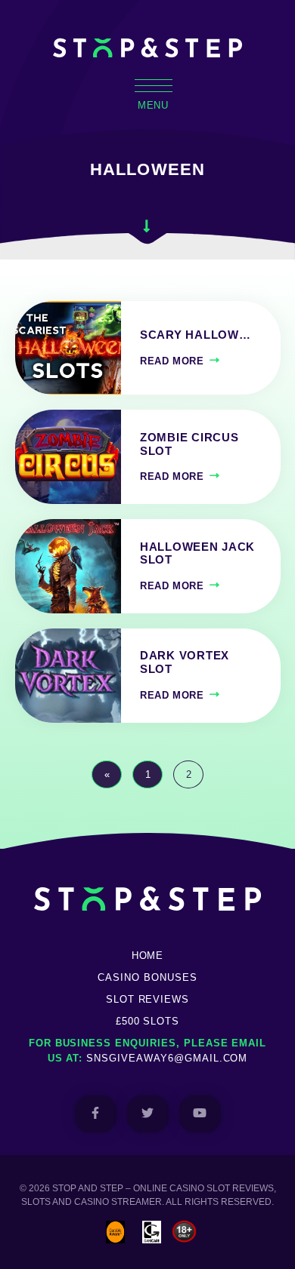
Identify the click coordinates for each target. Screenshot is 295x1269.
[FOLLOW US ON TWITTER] (148, 1113)
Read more (172, 361)
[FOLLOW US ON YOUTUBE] (200, 1113)
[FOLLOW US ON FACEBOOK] (95, 1113)
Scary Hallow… (195, 335)
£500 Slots (148, 1021)
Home (148, 955)
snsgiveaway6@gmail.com (166, 1058)
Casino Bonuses (147, 977)
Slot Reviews (148, 999)
